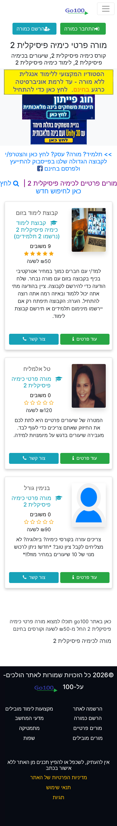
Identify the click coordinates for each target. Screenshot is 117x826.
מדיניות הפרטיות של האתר (58, 777)
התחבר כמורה (79, 29)
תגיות (58, 797)
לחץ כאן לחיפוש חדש (40, 187)
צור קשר (37, 339)
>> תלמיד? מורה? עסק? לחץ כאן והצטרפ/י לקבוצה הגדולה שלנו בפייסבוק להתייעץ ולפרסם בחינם (58, 161)
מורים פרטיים (87, 728)
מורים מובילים (88, 738)
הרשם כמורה (30, 29)
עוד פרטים (86, 339)
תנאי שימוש (58, 787)
